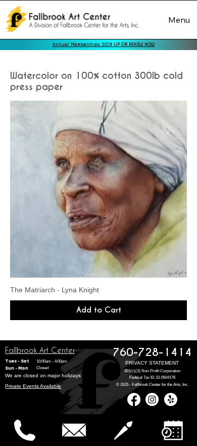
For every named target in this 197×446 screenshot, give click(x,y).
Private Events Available (33, 386)
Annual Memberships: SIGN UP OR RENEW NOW (104, 44)
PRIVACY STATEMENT (152, 363)
